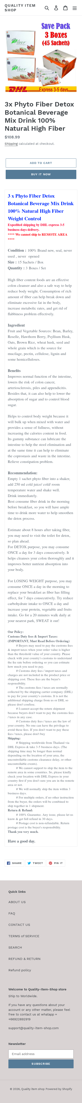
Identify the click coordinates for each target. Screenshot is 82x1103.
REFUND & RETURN (24, 959)
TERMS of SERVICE (23, 936)
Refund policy (19, 970)
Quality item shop (20, 7)
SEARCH (15, 947)
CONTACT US (19, 925)
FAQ (11, 913)
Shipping (11, 144)
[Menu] (74, 7)
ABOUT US (17, 902)
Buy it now (41, 174)
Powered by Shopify (59, 1089)
